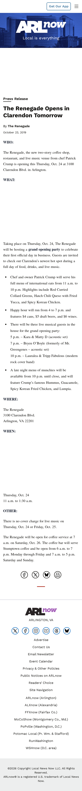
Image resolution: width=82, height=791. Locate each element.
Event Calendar (41, 661)
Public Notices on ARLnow (41, 676)
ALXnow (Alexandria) (41, 705)
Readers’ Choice (41, 683)
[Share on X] (35, 574)
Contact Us (41, 647)
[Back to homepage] (12, 6)
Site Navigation (41, 690)
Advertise (41, 640)
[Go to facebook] (25, 630)
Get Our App (58, 6)
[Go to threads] (56, 630)
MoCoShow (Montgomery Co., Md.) (41, 719)
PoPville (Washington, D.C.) (41, 726)
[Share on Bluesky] (46, 574)
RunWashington (41, 741)
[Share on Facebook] (24, 574)
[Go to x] (15, 630)
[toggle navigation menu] (76, 6)
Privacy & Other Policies (41, 668)
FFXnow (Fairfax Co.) (41, 712)
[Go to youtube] (46, 630)
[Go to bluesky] (66, 630)
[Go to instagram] (35, 630)
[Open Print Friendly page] (57, 574)
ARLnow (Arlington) (41, 698)
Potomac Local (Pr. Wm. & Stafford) (41, 734)
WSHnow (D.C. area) (41, 748)
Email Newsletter (41, 654)
